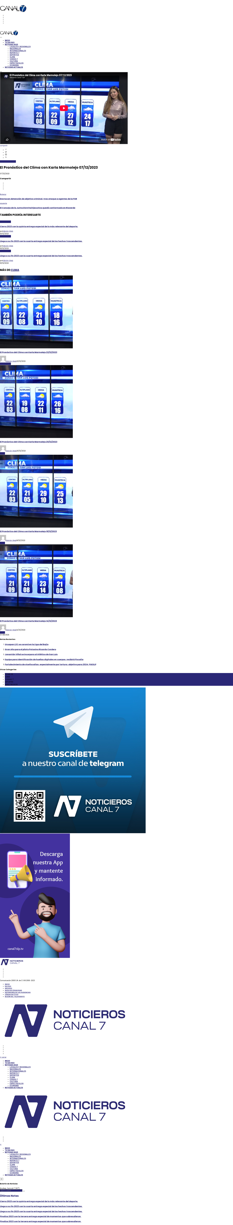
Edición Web (8, 231)
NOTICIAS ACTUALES (14, 67)
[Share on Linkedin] (119, 157)
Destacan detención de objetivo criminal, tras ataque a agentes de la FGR (38, 198)
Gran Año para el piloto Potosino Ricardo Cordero (30, 649)
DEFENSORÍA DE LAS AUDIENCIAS (18, 992)
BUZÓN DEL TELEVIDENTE (15, 996)
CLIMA (12, 57)
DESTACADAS (10, 161)
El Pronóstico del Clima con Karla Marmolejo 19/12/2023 (28, 531)
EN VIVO (8, 986)
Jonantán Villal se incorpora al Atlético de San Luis (31, 654)
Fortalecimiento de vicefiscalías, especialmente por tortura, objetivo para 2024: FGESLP (50, 664)
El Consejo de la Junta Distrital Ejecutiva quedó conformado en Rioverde (37, 207)
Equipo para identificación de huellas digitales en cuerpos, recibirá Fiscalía (44, 659)
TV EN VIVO (9, 43)
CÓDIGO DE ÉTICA (11, 994)
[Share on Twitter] (119, 152)
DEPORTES (14, 55)
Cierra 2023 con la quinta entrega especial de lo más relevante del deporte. (39, 226)
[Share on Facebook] (119, 149)
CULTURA (14, 61)
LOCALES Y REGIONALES (20, 47)
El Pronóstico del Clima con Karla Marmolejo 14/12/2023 (28, 621)
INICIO (7, 40)
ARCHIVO (8, 988)
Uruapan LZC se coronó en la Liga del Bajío (26, 644)
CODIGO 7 (14, 59)
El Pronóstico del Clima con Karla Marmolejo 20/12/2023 (28, 441)
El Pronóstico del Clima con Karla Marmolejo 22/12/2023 (28, 352)
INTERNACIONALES (18, 51)
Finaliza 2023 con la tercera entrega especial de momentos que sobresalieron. (40, 1216)
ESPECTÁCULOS (16, 63)
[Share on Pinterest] (119, 154)
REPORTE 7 (14, 53)
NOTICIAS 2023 (11, 45)
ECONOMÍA (14, 65)
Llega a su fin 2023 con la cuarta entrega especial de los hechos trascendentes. (41, 241)
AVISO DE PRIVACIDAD (13, 990)
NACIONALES (15, 49)
